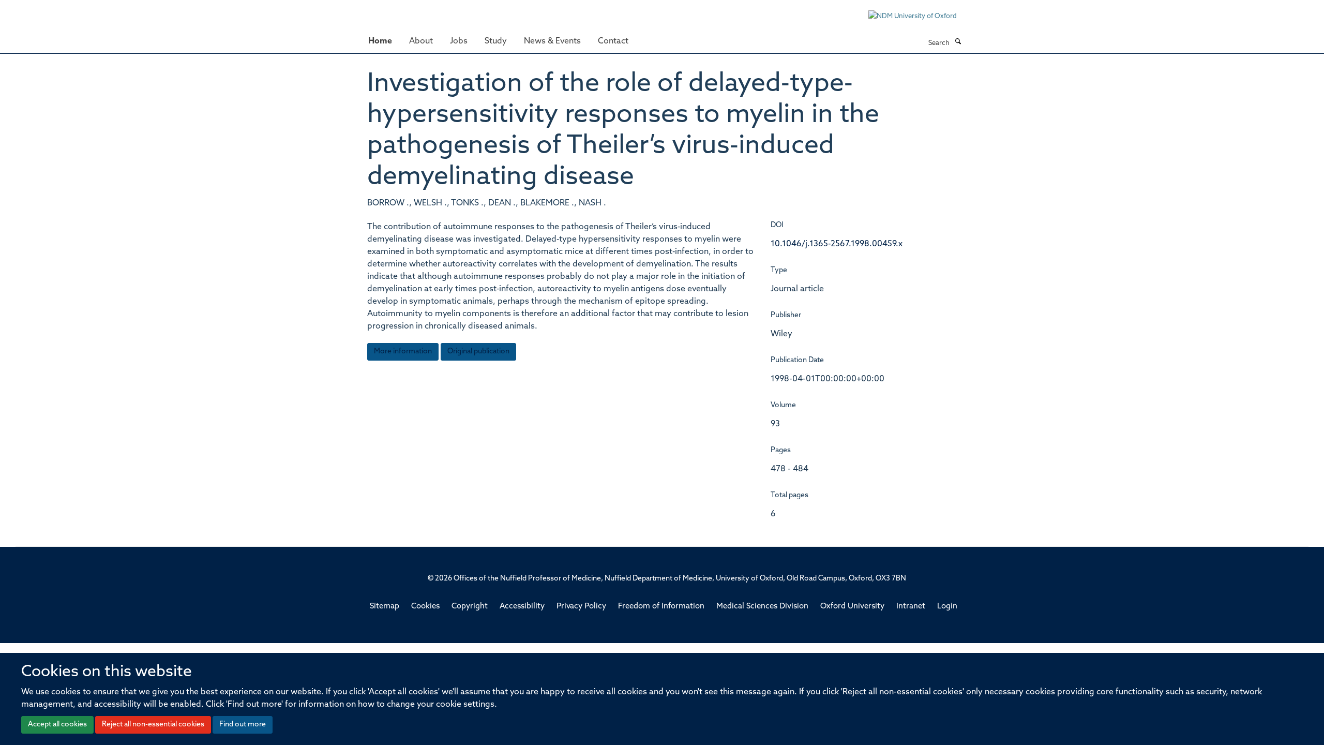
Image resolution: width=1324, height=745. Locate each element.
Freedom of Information (661, 606)
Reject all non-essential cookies (153, 724)
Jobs (459, 41)
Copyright (470, 606)
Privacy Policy (581, 606)
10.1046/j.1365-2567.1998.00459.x (836, 244)
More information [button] (403, 351)
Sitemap (384, 606)
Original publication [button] (478, 351)
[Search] (958, 42)
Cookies (425, 606)
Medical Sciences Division (762, 606)
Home (380, 41)
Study (496, 41)
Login (947, 606)
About (421, 41)
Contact (613, 41)
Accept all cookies (57, 724)
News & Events (552, 41)
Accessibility (522, 606)
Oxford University (852, 606)
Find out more (242, 724)
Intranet (910, 606)
